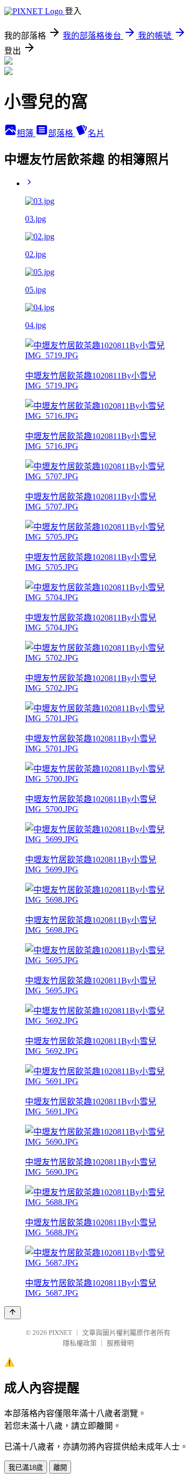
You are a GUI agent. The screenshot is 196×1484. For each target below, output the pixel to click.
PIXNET (60, 1332)
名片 (96, 133)
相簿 (26, 133)
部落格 (61, 133)
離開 (60, 1467)
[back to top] (12, 1312)
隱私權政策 (80, 1343)
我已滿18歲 (25, 1467)
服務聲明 (120, 1343)
